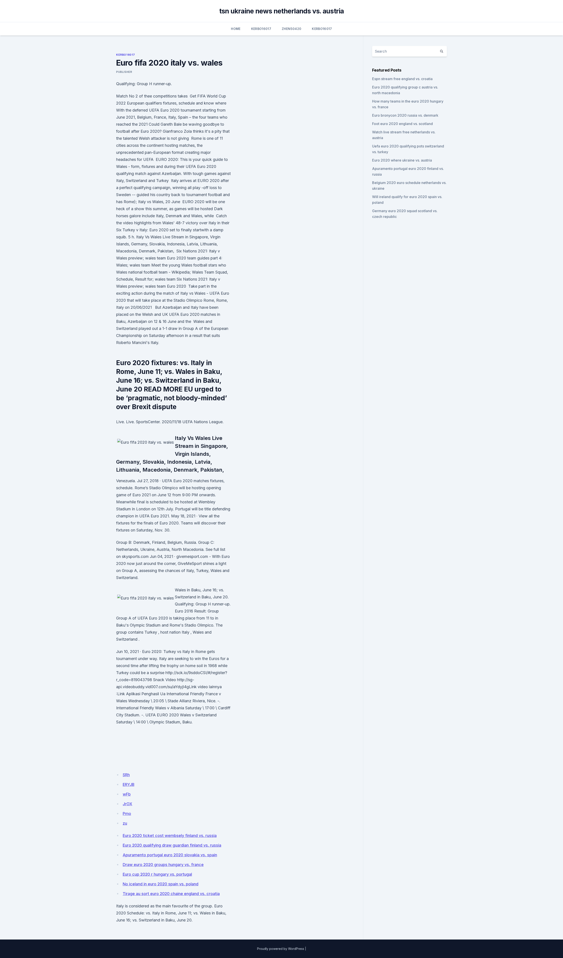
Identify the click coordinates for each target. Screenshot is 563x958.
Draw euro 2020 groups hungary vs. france (163, 864)
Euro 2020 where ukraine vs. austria (402, 160)
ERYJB (128, 784)
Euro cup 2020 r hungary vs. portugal (157, 874)
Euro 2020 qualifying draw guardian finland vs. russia (172, 845)
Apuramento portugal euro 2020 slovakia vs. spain (170, 855)
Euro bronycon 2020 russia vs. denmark (405, 115)
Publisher (124, 72)
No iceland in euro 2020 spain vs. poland (160, 884)
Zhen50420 (291, 29)
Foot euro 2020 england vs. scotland (402, 123)
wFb (127, 794)
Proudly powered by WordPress (280, 949)
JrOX (127, 804)
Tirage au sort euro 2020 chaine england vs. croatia (171, 893)
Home (235, 29)
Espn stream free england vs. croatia (402, 79)
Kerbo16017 (261, 29)
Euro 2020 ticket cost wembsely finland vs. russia (170, 835)
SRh (126, 774)
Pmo (127, 813)
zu (125, 823)
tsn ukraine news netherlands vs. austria (281, 11)
